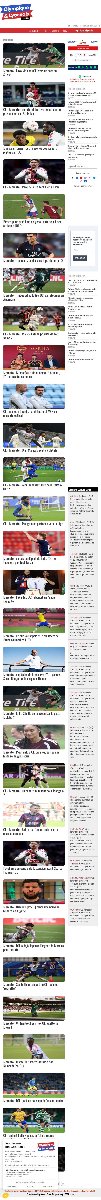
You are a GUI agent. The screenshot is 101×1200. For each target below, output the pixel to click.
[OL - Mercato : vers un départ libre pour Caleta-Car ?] (34, 481)
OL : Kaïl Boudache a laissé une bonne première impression (80, 325)
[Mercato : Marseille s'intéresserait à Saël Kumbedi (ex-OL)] (34, 1058)
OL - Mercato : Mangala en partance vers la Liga (33, 523)
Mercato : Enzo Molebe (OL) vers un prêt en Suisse (30, 72)
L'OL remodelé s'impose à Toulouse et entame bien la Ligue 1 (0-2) (80, 120)
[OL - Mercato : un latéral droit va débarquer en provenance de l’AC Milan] (34, 106)
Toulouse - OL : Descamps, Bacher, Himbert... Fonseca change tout (79, 129)
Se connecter (73, 25)
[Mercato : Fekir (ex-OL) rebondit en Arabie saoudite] (34, 593)
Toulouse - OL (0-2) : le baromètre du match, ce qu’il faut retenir (80, 111)
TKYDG (45, 31)
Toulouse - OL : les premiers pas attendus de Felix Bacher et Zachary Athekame (82, 290)
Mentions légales (26, 1191)
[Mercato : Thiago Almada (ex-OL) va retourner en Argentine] (34, 291)
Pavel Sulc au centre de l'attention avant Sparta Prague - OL (32, 870)
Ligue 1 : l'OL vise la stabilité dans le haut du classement (82, 343)
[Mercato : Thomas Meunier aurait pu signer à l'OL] (34, 256)
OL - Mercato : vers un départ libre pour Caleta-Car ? (32, 486)
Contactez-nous (11, 1191)
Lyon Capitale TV (88, 1191)
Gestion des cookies (72, 1191)
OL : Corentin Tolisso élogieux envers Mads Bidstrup (82, 138)
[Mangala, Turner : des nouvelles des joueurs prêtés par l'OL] (34, 144)
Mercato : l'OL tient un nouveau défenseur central (33, 1100)
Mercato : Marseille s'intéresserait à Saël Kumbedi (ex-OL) (28, 1063)
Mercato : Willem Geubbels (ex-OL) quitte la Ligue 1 (30, 1025)
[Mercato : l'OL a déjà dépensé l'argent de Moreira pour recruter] (34, 942)
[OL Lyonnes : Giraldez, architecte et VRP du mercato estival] (34, 407)
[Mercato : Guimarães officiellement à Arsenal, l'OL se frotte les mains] (34, 369)
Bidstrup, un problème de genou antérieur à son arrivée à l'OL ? (32, 223)
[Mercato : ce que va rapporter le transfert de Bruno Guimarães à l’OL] (34, 632)
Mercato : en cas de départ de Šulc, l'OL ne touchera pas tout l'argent (29, 560)
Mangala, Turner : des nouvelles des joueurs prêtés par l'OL (30, 150)
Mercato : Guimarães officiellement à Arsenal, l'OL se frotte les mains (31, 374)
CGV (37, 1191)
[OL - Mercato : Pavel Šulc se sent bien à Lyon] (34, 183)
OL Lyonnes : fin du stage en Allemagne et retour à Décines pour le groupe (82, 147)
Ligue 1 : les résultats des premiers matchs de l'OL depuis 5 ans (82, 281)
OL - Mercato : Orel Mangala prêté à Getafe (30, 450)
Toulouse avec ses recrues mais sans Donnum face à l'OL (80, 316)
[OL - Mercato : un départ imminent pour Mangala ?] (34, 787)
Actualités (33, 31)
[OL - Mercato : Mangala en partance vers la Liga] (34, 520)
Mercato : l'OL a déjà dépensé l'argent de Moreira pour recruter (33, 947)
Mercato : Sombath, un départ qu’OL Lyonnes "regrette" (30, 986)
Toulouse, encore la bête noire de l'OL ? (81, 359)
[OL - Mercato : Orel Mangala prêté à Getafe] (34, 446)
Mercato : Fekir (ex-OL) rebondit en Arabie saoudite (29, 599)
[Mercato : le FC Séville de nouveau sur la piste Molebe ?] (34, 709)
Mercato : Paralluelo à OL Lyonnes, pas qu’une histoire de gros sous (31, 754)
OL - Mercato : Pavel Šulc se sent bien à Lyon (31, 186)
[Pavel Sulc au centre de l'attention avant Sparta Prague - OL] (34, 864)
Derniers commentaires (83, 185)
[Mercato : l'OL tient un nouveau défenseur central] (34, 1097)
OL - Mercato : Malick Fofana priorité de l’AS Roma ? (30, 335)
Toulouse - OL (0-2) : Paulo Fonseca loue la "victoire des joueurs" (82, 103)
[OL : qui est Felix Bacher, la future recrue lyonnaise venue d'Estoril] (34, 1131)
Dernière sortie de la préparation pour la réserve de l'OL (81, 334)
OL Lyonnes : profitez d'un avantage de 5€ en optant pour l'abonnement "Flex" (82, 94)
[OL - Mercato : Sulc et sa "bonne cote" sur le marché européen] (34, 826)
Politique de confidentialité (51, 1191)
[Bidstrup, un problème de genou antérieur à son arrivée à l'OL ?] (34, 218)
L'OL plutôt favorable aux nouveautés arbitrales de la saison (80, 299)
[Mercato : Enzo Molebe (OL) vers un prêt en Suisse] (34, 67)
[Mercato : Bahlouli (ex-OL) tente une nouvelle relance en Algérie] (34, 903)
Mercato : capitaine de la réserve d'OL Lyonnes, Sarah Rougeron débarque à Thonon (32, 676)
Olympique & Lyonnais (84, 30)
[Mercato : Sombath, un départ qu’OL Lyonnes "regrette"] (34, 980)
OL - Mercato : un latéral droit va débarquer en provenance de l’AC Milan (32, 111)
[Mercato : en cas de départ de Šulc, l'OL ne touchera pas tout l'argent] (34, 554)
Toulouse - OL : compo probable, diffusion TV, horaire (82, 351)
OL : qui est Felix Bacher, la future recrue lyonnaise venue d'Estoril (28, 1137)
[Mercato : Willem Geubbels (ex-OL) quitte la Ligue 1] (34, 1019)
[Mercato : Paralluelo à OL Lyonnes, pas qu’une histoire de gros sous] (34, 748)
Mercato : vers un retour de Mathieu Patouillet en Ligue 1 (80, 307)
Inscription (84, 25)
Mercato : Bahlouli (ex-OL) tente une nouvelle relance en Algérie (31, 908)
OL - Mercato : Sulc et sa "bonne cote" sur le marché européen (30, 831)
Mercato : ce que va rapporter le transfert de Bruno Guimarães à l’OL (31, 637)
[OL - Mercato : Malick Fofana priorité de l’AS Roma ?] (34, 330)
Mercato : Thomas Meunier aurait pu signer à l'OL (33, 260)
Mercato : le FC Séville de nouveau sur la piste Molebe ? (31, 715)
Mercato (55, 31)
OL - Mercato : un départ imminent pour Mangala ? (33, 792)
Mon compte (95, 25)
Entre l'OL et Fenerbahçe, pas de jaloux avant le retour (81, 155)
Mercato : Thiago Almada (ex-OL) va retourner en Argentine (33, 297)
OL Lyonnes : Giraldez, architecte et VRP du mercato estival (30, 413)
